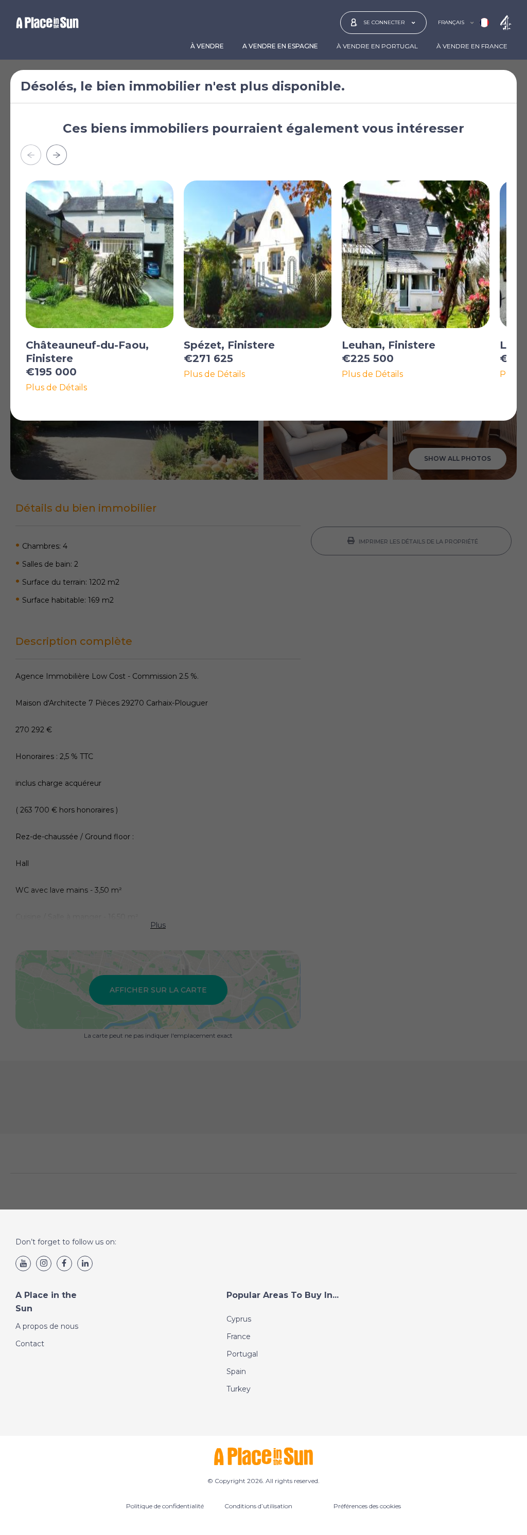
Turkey (238, 1389)
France (238, 1336)
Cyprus (238, 1319)
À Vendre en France (471, 46)
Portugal (242, 1354)
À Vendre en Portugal (377, 46)
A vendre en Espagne (280, 46)
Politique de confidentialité (165, 1506)
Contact (29, 1343)
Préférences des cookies (367, 1506)
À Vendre (207, 46)
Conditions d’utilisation (258, 1506)
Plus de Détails (56, 388)
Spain (236, 1371)
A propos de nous (46, 1326)
